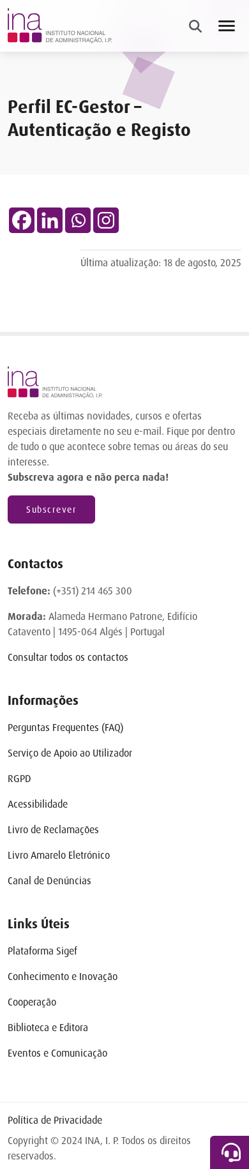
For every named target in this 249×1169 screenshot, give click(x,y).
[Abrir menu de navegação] (226, 26)
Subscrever (51, 509)
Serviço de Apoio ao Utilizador (70, 753)
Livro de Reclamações (53, 829)
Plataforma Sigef (42, 951)
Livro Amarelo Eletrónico (59, 855)
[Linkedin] (50, 220)
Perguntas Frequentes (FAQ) (65, 727)
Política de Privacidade (55, 1120)
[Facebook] (21, 220)
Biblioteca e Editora (48, 1027)
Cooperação (32, 1002)
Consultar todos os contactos (68, 657)
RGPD (19, 778)
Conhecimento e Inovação (62, 976)
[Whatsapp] (78, 220)
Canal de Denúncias (49, 880)
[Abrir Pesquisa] (195, 26)
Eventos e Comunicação (57, 1053)
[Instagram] (106, 220)
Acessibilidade (38, 804)
